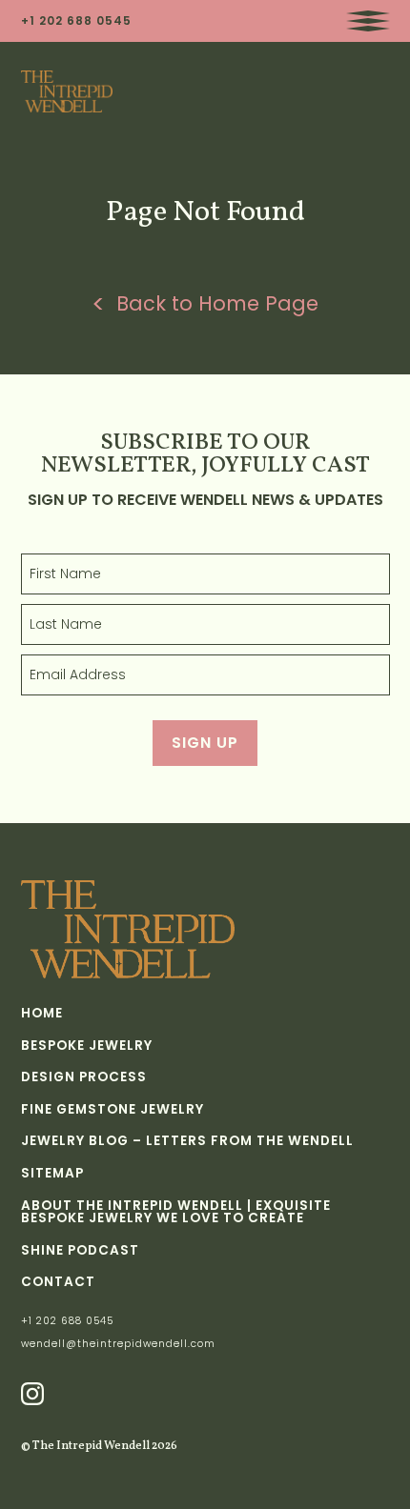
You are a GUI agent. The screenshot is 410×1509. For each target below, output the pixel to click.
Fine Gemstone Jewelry (112, 1110)
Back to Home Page (217, 304)
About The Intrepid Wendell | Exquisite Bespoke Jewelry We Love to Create (176, 1212)
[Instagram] (32, 1393)
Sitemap (52, 1173)
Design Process (84, 1077)
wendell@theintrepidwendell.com (118, 1344)
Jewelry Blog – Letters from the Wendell (187, 1141)
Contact (58, 1282)
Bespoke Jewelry (87, 1046)
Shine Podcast (80, 1251)
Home (42, 1013)
